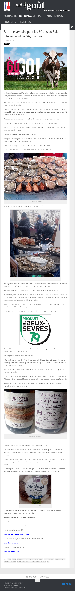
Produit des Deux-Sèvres (10, 561)
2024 (9, 559)
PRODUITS (10, 22)
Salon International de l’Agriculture (38, 561)
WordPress (14, 587)
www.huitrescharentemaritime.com (16, 534)
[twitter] (66, 584)
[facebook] (63, 584)
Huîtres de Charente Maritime (35, 559)
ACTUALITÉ (10, 16)
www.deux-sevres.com (12, 543)
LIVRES (58, 16)
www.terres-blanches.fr (12, 551)
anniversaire (20, 559)
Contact (44, 576)
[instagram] (70, 584)
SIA (48, 561)
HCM (26, 559)
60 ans (14, 559)
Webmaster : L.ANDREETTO (11, 585)
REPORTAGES (27, 16)
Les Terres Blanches (48, 559)
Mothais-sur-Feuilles (60, 559)
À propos (31, 576)
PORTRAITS (45, 16)
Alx (25, 587)
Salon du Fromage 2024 (22, 561)
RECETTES (25, 22)
